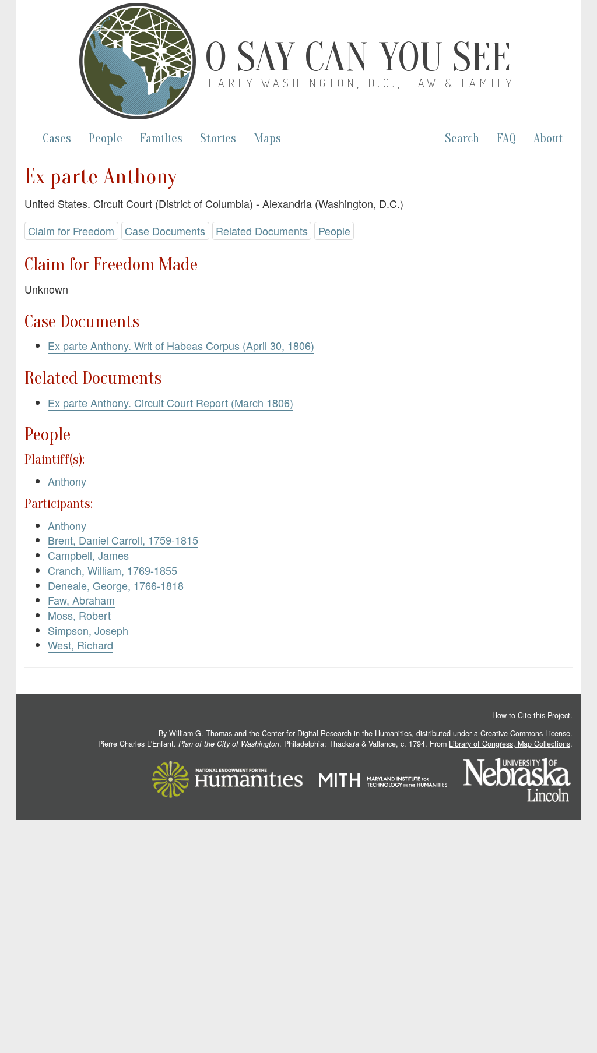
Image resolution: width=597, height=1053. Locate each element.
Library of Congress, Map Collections (509, 743)
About (548, 138)
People (105, 138)
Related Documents (262, 230)
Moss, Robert (79, 615)
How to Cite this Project (531, 715)
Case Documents (165, 230)
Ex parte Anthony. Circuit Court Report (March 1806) (170, 402)
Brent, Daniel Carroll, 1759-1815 (123, 539)
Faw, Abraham (81, 599)
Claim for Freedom (71, 230)
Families (161, 138)
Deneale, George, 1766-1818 (116, 585)
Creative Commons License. (526, 733)
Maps (267, 138)
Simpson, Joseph (88, 630)
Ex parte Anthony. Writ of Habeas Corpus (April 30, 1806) (181, 345)
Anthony (67, 481)
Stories (218, 138)
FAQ (506, 138)
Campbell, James (88, 555)
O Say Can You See (358, 57)
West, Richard (80, 644)
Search (462, 138)
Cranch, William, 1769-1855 (112, 570)
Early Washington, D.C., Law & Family (361, 82)
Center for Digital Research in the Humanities (337, 733)
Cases (57, 138)
